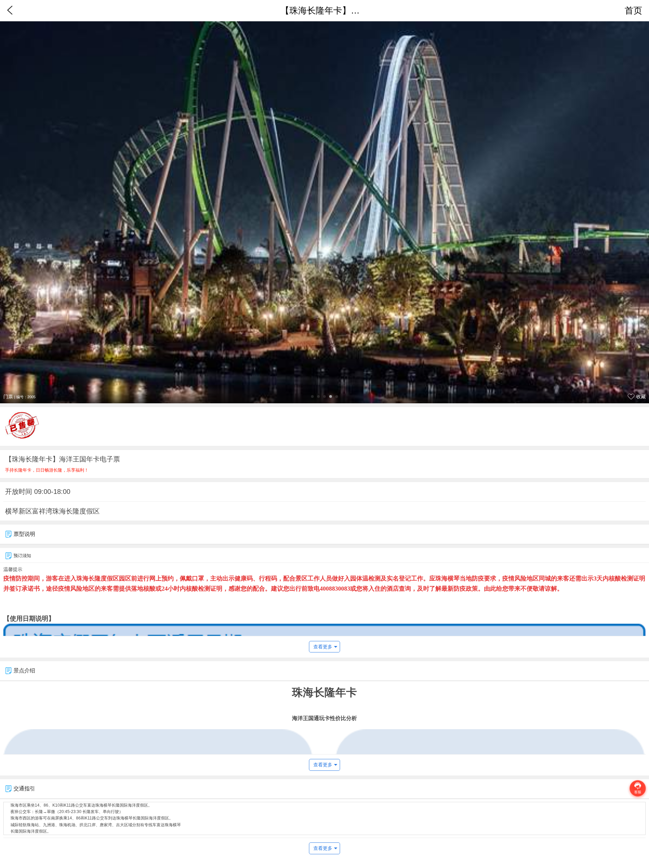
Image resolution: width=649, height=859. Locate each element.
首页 (633, 10)
